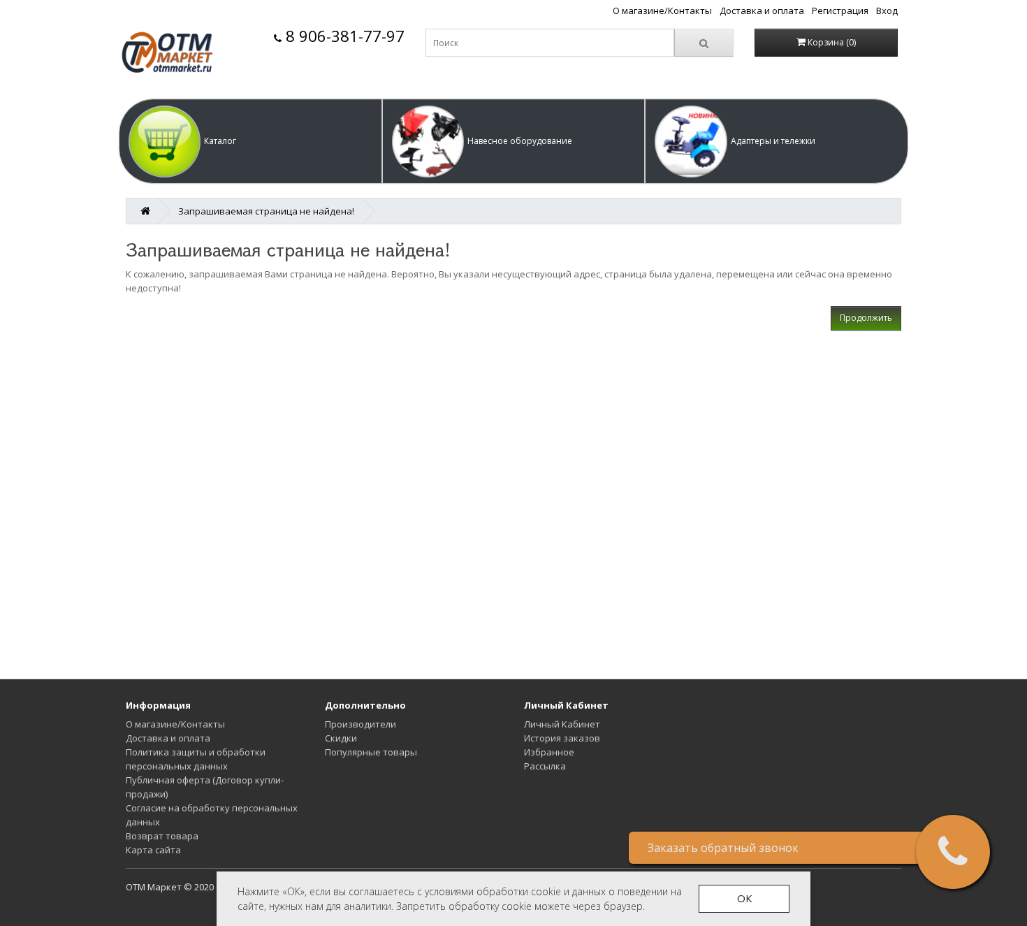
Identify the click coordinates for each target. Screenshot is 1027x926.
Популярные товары (371, 752)
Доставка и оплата (762, 10)
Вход (887, 10)
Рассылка (545, 766)
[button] (250, 141)
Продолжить (866, 318)
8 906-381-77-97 (343, 36)
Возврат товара (162, 836)
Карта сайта (153, 850)
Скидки (341, 738)
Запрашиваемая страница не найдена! (266, 211)
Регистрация (840, 10)
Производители (360, 724)
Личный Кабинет (562, 724)
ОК (744, 898)
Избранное (549, 752)
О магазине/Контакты (662, 10)
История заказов (562, 738)
